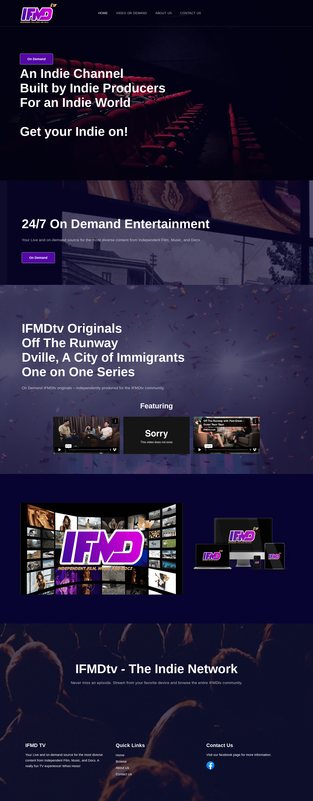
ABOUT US (163, 13)
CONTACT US (190, 13)
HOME (103, 13)
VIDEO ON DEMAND (131, 13)
